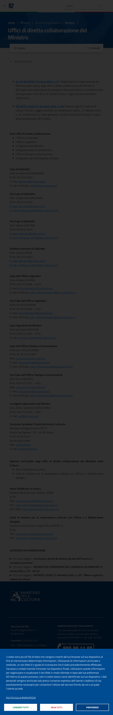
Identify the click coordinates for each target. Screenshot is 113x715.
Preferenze (92, 707)
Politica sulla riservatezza (21, 697)
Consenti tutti (21, 707)
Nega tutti (56, 707)
